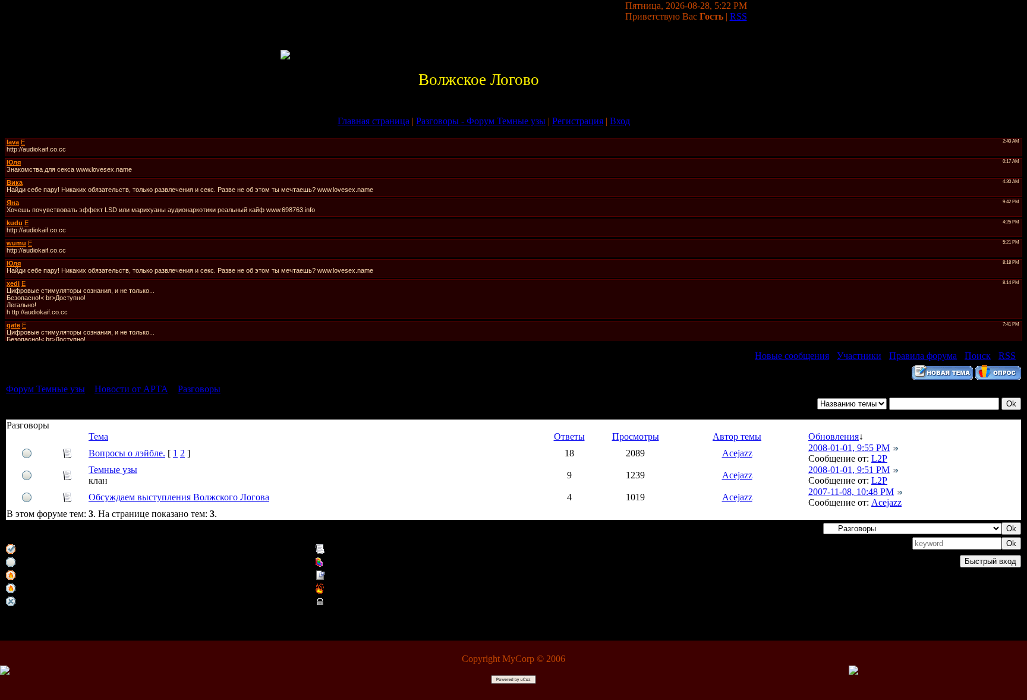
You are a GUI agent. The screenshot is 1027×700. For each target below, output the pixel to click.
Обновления (833, 436)
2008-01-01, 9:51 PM (849, 470)
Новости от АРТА (131, 389)
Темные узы (113, 470)
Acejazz (737, 453)
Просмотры (635, 436)
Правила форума (923, 356)
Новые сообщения (792, 356)
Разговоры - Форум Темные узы (481, 121)
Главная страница (373, 121)
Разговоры (199, 389)
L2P (879, 458)
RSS (738, 16)
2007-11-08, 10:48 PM (851, 492)
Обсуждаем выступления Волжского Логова (179, 497)
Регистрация (577, 121)
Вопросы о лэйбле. (127, 453)
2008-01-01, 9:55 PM (849, 448)
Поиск (978, 356)
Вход (620, 121)
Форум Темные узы (45, 389)
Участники (859, 356)
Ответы (569, 436)
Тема (98, 436)
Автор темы (737, 436)
